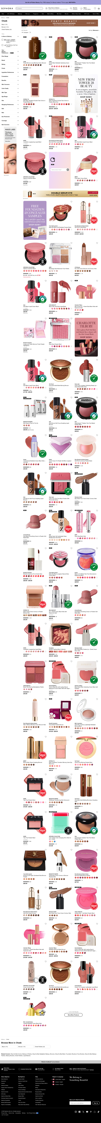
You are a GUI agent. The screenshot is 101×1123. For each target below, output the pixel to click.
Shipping (37, 1085)
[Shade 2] (26, 65)
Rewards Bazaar (21, 1098)
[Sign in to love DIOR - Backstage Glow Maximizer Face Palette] (71, 243)
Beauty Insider (21, 1079)
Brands (66, 14)
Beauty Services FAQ (39, 1094)
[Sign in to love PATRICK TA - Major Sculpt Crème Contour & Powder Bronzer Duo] (45, 586)
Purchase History (22, 1087)
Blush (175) (4, 24)
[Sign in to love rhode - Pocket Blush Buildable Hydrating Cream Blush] (71, 37)
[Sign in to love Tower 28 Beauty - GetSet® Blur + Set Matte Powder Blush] (97, 887)
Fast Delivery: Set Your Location (12, 45)
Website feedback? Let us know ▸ (50, 1062)
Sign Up (96, 1103)
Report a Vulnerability (6, 1104)
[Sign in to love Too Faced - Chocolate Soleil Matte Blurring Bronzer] (71, 961)
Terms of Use (11, 1113)
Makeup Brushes (10, 1055)
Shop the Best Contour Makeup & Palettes (21, 1054)
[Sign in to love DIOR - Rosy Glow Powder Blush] (71, 318)
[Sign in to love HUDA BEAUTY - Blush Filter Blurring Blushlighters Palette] (45, 661)
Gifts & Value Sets (76, 14)
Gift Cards (86, 14)
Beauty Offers (21, 1096)
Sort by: (93, 30)
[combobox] (29, 8)
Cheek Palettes (19, 1055)
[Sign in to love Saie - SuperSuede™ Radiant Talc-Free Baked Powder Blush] (97, 397)
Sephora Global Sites (5, 1096)
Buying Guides (38, 1091)
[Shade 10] (45, 271)
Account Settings (21, 1089)
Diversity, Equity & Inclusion (7, 1098)
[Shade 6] (36, 65)
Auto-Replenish (21, 1094)
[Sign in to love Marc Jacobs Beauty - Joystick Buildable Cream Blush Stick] (45, 997)
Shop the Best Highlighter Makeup (40, 1054)
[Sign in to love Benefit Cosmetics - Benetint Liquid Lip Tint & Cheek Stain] (45, 548)
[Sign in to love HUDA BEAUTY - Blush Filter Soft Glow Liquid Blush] (71, 280)
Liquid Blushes (26, 1055)
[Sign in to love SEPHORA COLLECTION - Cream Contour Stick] (45, 961)
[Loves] (95, 8)
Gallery (19, 1083)
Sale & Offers (96, 14)
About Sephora (4, 1079)
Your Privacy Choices (31, 1113)
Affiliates (3, 1089)
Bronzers (52, 1054)
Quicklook (35, 58)
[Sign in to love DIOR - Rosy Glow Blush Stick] (97, 510)
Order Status (21, 1085)
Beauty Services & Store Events (25, 1091)
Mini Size (59, 14)
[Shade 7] (38, 65)
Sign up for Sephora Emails (77, 1099)
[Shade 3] (29, 65)
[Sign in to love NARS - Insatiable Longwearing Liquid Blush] (45, 623)
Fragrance (35, 14)
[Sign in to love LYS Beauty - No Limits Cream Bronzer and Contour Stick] (97, 243)
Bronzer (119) (5, 27)
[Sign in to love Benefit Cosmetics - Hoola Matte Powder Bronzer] (71, 699)
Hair (43, 14)
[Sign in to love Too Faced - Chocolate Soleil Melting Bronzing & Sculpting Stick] (97, 774)
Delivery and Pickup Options (41, 1083)
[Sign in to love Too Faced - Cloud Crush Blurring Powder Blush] (97, 736)
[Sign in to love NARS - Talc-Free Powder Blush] (45, 774)
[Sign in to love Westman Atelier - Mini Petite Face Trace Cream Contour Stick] (71, 887)
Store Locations (38, 1098)
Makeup (20, 14)
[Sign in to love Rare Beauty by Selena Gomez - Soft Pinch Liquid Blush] (97, 201)
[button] (9, 53)
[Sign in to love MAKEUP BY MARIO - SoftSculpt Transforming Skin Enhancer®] (71, 774)
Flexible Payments (39, 1100)
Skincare (27, 14)
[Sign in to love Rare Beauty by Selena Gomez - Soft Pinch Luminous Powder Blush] (97, 435)
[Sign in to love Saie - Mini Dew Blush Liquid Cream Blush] (97, 116)
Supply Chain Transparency (7, 1087)
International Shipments (40, 1089)
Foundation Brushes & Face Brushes (75, 1054)
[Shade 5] (34, 65)
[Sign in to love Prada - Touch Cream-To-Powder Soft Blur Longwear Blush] (71, 435)
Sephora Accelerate (5, 1100)
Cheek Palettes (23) (7, 29)
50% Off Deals (10, 14)
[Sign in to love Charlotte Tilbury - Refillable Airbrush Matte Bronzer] (71, 923)
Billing (36, 1087)
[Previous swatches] (50, 66)
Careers (3, 1083)
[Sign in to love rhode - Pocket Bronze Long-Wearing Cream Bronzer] (45, 37)
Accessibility (38, 1102)
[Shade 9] (69, 144)
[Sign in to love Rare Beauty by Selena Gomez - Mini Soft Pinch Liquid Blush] (71, 116)
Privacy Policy (4, 1113)
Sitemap (23, 1113)
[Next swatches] (71, 66)
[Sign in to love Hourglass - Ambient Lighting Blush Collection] (71, 623)
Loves (19, 1100)
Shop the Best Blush (60, 1054)
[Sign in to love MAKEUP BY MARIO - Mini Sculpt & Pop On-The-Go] (45, 397)
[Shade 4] (31, 65)
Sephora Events (4, 1091)
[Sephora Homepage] (7, 8)
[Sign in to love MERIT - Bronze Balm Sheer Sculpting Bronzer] (45, 736)
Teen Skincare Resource (40, 1104)
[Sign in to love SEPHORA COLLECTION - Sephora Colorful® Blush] (45, 243)
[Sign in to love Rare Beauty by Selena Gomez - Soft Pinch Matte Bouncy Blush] (97, 849)
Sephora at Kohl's (39, 1096)
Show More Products (73, 1015)
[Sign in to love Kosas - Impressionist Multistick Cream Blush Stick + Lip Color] (45, 435)
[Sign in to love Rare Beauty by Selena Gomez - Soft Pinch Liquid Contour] (45, 887)
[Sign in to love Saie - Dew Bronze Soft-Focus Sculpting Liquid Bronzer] (45, 473)
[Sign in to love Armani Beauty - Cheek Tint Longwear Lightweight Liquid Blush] (97, 961)
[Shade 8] (41, 65)
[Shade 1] (24, 65)
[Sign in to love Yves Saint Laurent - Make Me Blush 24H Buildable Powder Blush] (71, 201)
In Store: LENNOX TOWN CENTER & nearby (10, 41)
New (3, 14)
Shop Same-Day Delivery (23, 1104)
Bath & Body (50, 14)
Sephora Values (4, 1085)
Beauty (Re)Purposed (6, 1102)
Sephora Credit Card (22, 1081)
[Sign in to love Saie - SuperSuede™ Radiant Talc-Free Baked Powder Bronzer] (97, 812)
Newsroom (3, 1081)
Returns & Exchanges (40, 1081)
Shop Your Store (21, 1102)
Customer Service (39, 1079)
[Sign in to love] (97, 37)
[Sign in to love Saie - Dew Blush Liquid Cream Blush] (45, 359)
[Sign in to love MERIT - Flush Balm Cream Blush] (97, 152)
